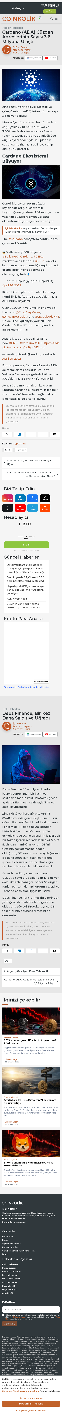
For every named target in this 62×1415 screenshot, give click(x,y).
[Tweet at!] (7, 434)
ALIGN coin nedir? (18, 598)
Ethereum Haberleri (11, 1281)
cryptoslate (19, 443)
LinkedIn (20, 500)
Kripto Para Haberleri (11, 1274)
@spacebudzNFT (47, 316)
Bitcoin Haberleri (9, 1278)
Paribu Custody (9, 1271)
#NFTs (39, 261)
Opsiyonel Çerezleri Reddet (31, 1410)
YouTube (20, 509)
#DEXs (38, 256)
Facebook (33, 500)
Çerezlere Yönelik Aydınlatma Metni (18, 1253)
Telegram (32, 509)
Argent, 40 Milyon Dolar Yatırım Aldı (28, 971)
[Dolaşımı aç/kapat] (56, 18)
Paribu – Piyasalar (10, 1267)
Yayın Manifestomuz (11, 1246)
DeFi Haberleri (11, 709)
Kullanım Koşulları (10, 1250)
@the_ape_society (15, 316)
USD (31, 536)
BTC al (26, 544)
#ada (56, 343)
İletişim (5, 1257)
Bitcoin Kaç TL (8, 1289)
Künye (5, 1243)
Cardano (21, 450)
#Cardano (16, 239)
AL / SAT (50, 11)
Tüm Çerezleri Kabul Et (31, 1404)
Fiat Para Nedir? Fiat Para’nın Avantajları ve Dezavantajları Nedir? (30, 474)
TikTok (45, 500)
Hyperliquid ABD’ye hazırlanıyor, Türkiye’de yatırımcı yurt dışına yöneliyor (31, 230)
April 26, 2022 (11, 285)
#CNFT (14, 343)
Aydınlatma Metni (18, 1320)
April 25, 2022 (11, 358)
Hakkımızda (7, 1239)
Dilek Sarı (20, 723)
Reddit (45, 509)
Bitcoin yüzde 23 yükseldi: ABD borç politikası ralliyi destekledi (25, 579)
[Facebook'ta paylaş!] (31, 434)
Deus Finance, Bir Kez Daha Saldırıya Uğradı (29, 462)
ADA (7, 450)
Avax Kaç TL (7, 1296)
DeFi (7, 960)
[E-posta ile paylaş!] (55, 434)
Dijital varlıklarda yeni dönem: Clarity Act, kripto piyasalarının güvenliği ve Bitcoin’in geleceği (25, 569)
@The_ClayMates (28, 312)
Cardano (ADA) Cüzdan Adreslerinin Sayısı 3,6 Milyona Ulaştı (29, 981)
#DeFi (39, 343)
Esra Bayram (22, 47)
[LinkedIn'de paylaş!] (19, 434)
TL (26, 536)
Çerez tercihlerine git (31, 1398)
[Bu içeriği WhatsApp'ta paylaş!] (43, 434)
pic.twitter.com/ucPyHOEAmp (23, 347)
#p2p (48, 343)
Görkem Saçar (11, 1062)
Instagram (7, 500)
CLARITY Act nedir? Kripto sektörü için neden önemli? (23, 606)
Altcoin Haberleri (13, 27)
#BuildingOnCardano (17, 256)
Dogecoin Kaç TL (10, 1292)
